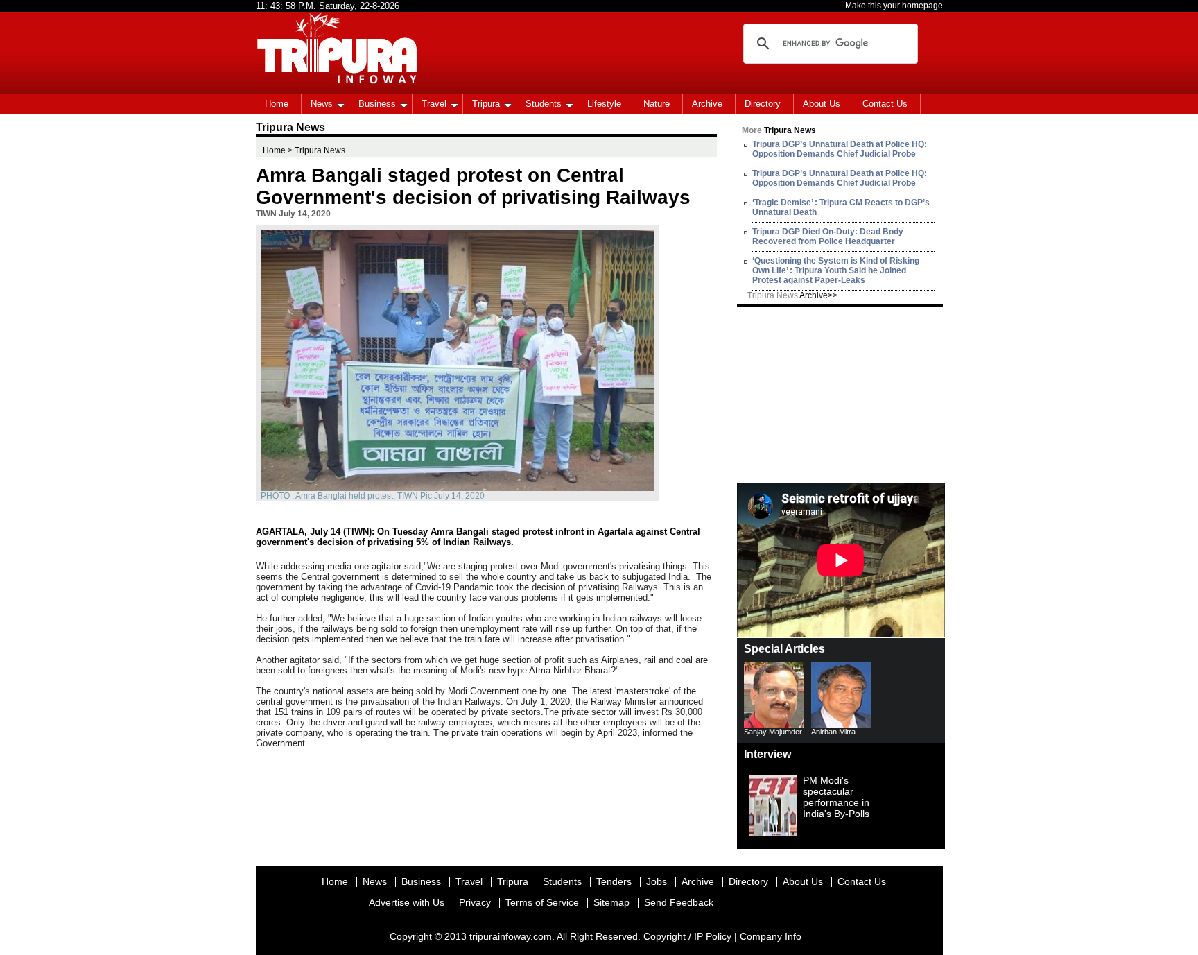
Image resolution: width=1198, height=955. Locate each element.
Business (377, 103)
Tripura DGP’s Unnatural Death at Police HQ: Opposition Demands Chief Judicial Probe (839, 149)
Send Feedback (678, 902)
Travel (434, 103)
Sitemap (611, 902)
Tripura (486, 103)
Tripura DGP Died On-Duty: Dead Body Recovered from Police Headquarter (827, 236)
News (322, 103)
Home (276, 103)
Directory (763, 103)
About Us (821, 103)
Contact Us (885, 103)
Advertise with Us (406, 902)
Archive (707, 103)
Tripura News (792, 295)
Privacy (475, 902)
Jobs (656, 881)
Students (544, 103)
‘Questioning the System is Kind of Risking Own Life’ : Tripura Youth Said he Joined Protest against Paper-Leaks (835, 270)
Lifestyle (604, 103)
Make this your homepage (894, 5)
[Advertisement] (841, 394)
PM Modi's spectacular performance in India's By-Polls (836, 797)
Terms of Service (542, 902)
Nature (656, 103)
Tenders (614, 881)
